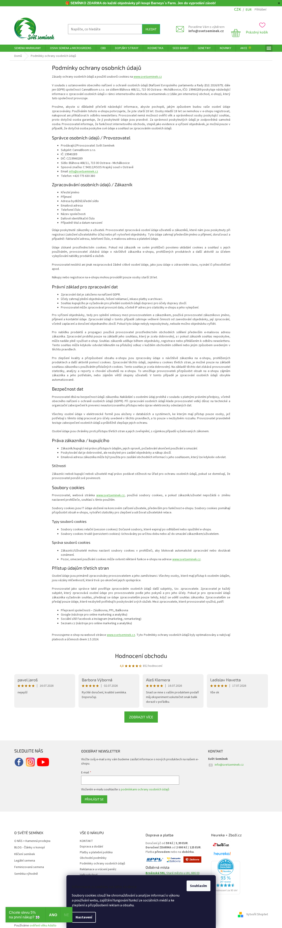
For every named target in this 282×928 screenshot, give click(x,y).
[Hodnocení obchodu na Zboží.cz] (221, 844)
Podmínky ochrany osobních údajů (102, 863)
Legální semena (24, 861)
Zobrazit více (141, 717)
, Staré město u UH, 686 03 (173, 873)
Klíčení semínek (24, 854)
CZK (237, 9)
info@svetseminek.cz (206, 31)
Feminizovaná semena (29, 867)
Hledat (151, 29)
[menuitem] (27, 48)
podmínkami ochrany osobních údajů (145, 789)
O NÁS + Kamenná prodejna (32, 841)
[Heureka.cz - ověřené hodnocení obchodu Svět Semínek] (225, 876)
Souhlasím (198, 885)
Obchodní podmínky (93, 858)
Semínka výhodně (26, 874)
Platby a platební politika (96, 852)
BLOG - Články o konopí (29, 847)
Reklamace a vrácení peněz (98, 869)
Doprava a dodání (91, 846)
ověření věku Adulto (43, 925)
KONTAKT (86, 841)
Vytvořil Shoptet (257, 914)
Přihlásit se (94, 799)
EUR (248, 9)
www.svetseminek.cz (148, 76)
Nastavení (84, 917)
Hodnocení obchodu (141, 655)
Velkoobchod (88, 875)
